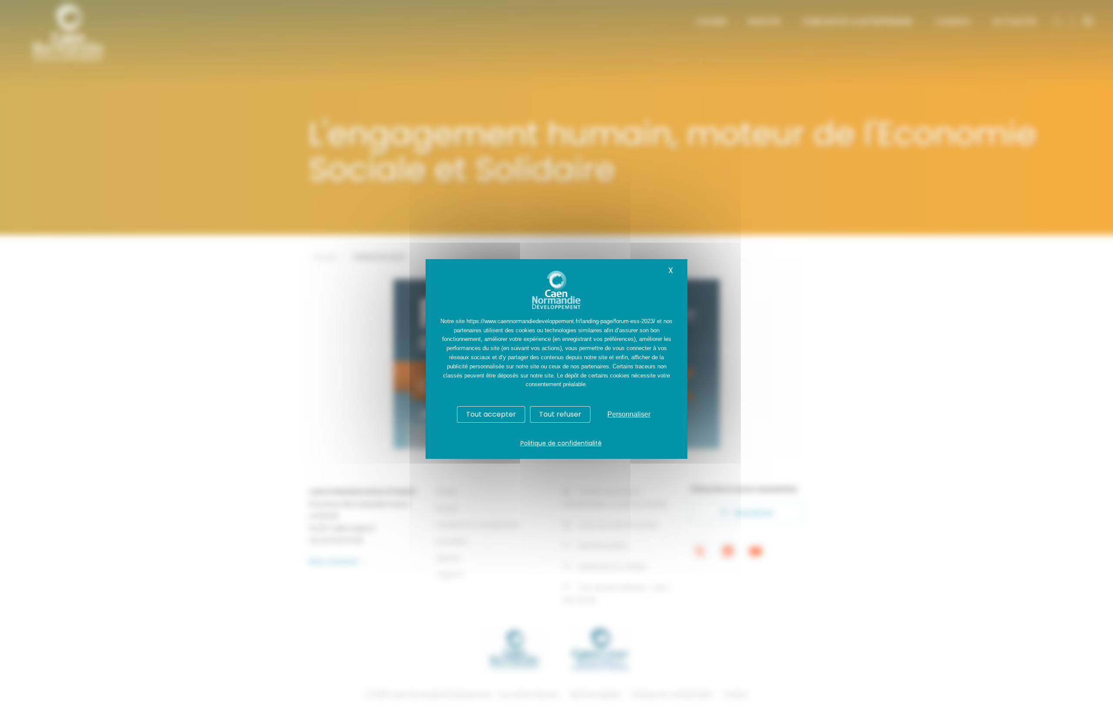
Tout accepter (491, 414)
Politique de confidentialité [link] (561, 443)
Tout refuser (560, 414)
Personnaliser (628, 414)
